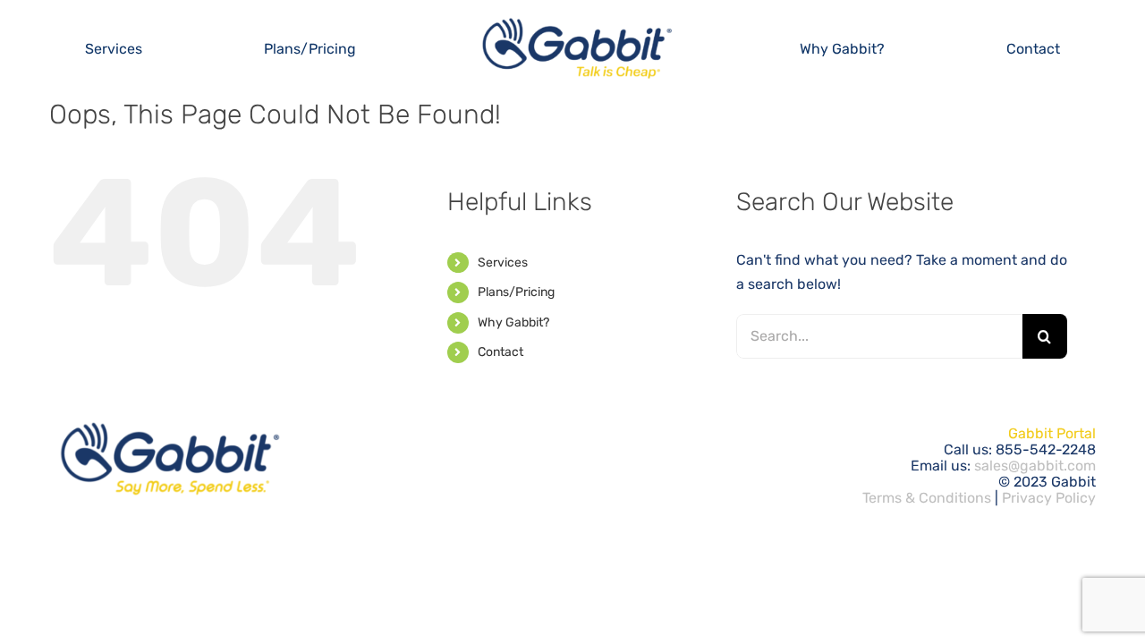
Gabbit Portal (1052, 433)
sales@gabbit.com (1035, 465)
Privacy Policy (1049, 497)
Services (503, 262)
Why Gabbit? (513, 322)
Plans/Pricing (516, 292)
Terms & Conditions (926, 497)
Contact (500, 352)
